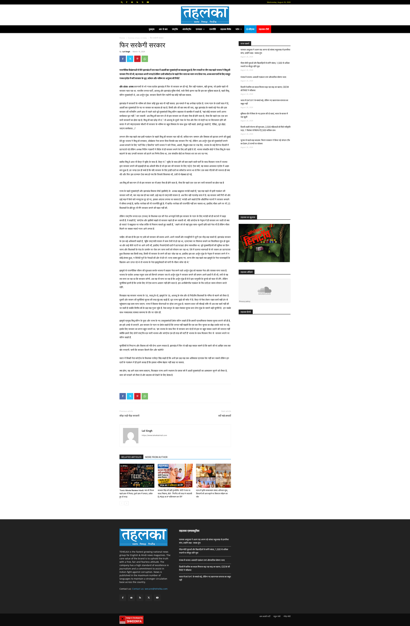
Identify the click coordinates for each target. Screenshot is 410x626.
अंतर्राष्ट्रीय (186, 29)
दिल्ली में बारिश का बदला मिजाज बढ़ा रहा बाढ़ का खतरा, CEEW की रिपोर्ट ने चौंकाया (265, 89)
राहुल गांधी (276, 616)
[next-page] (127, 503)
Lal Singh (126, 51)
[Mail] (132, 2)
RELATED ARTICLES (131, 457)
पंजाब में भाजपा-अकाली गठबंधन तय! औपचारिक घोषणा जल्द (263, 77)
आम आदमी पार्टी (264, 616)
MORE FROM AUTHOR (156, 457)
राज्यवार (199, 29)
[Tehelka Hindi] (205, 15)
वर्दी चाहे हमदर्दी (224, 415)
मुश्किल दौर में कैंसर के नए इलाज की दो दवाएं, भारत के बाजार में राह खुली (264, 115)
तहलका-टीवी (264, 29)
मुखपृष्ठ (151, 29)
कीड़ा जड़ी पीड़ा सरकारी (129, 415)
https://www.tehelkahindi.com (154, 435)
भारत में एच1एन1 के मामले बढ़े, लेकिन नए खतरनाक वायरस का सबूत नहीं (264, 102)
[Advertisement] (263, 185)
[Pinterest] (137, 59)
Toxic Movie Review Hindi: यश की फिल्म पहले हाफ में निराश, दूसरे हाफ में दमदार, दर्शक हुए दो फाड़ (136, 493)
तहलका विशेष (225, 29)
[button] (121, 2)
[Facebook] (126, 2)
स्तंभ (237, 29)
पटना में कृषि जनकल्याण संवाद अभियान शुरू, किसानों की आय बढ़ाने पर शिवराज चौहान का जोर (212, 493)
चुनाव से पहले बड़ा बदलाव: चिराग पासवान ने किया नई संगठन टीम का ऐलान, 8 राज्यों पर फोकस (265, 142)
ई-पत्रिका (250, 29)
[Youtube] (147, 2)
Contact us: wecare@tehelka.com (150, 588)
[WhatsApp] (145, 59)
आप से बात (163, 29)
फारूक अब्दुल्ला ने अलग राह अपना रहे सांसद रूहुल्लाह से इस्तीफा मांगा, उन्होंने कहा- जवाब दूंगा (265, 51)
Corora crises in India (137, 38)
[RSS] (137, 2)
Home (122, 38)
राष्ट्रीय (175, 29)
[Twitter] (142, 2)
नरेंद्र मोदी (287, 616)
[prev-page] (121, 503)
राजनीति (212, 29)
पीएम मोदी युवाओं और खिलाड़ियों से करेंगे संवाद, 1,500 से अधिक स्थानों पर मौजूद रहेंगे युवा (265, 65)
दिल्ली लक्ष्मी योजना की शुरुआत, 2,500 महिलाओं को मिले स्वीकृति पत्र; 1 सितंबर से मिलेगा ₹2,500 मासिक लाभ (266, 129)
